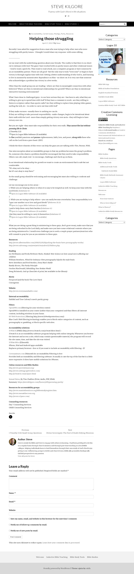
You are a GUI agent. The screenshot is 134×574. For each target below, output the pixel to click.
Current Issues (48, 34)
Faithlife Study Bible (105, 97)
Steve (58, 43)
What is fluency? (104, 207)
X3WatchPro (14, 342)
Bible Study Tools (53, 24)
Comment (13, 476)
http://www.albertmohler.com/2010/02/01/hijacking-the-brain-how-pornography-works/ (46, 243)
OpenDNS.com (15, 308)
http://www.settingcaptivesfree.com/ (24, 371)
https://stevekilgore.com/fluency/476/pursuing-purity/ (40, 382)
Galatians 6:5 (55, 214)
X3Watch (13, 331)
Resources (69, 34)
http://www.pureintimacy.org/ (21, 368)
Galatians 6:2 (46, 208)
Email (12, 502)
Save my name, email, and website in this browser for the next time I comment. (44, 519)
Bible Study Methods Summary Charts (111, 176)
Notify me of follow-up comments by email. (29, 525)
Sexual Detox (14, 379)
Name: (12, 493)
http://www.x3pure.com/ (19, 396)
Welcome (12, 24)
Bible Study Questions (108, 158)
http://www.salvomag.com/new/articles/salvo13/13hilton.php (34, 245)
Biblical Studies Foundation (108, 88)
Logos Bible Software (106, 101)
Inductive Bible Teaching (30, 24)
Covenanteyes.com (17, 354)
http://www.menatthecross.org (22, 393)
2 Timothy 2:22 (15, 131)
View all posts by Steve (26, 456)
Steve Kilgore (67, 6)
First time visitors (107, 199)
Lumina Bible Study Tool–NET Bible (111, 105)
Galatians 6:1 (24, 191)
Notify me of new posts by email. (24, 531)
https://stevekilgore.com (107, 143)
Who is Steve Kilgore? (108, 203)
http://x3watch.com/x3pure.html (22, 374)
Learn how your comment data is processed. (61, 543)
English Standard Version (108, 93)
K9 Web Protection (16, 316)
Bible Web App (103, 84)
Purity (63, 34)
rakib (88, 568)
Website (12, 510)
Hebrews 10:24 (55, 202)
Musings (57, 34)
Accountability (36, 34)
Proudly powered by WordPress (56, 568)
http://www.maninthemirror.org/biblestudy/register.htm (33, 390)
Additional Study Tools (108, 167)
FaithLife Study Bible (109, 171)
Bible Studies (71, 24)
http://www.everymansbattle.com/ (23, 291)
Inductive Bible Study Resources (110, 211)
